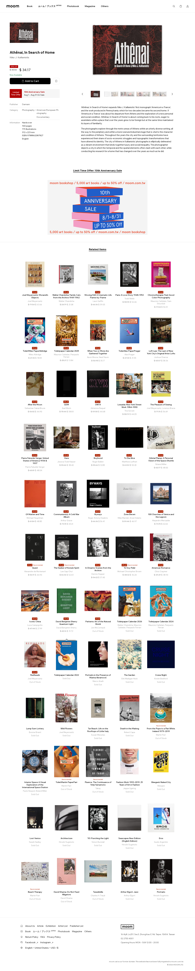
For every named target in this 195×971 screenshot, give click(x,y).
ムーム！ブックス (49, 6)
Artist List (63, 926)
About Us (30, 926)
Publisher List (76, 926)
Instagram (45, 942)
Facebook (30, 942)
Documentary (43, 117)
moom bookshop (13, 6)
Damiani (26, 104)
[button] (82, 94)
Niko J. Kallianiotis (19, 57)
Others (104, 6)
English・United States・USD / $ (41, 947)
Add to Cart (32, 81)
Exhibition (51, 926)
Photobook (73, 6)
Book (30, 6)
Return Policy (31, 937)
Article (40, 926)
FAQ (43, 937)
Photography (28, 110)
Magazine (90, 6)
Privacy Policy (54, 937)
